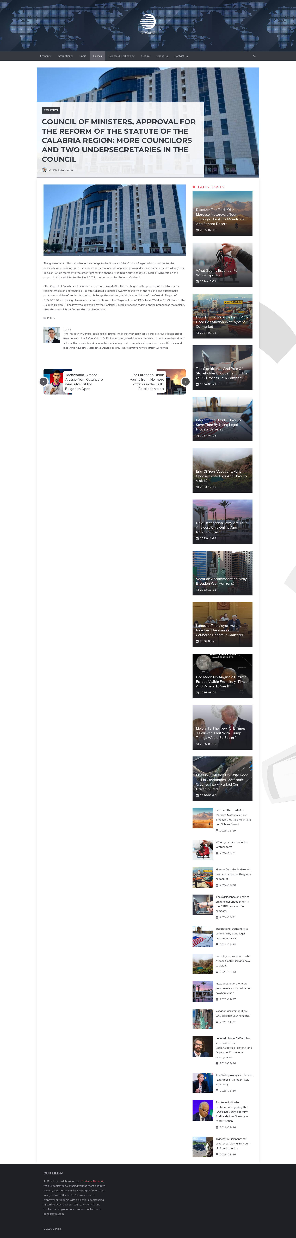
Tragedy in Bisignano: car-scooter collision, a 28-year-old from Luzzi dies (233, 1143)
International (65, 56)
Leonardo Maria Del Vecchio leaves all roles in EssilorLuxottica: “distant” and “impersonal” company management (234, 1048)
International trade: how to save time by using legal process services (218, 424)
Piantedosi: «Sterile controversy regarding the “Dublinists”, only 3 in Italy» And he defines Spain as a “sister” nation (232, 1112)
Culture (145, 56)
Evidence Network (92, 1181)
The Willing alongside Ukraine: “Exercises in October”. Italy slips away (234, 1079)
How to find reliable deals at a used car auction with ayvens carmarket (222, 322)
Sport (82, 56)
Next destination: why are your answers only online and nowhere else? (221, 527)
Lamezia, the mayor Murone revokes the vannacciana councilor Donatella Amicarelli (220, 630)
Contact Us (181, 56)
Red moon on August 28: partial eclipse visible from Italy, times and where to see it (221, 681)
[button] (254, 56)
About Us (162, 56)
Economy (45, 56)
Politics (97, 56)
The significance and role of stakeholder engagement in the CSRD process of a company (222, 373)
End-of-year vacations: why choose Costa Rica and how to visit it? (221, 476)
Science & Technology (121, 56)
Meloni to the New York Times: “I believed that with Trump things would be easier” (221, 733)
